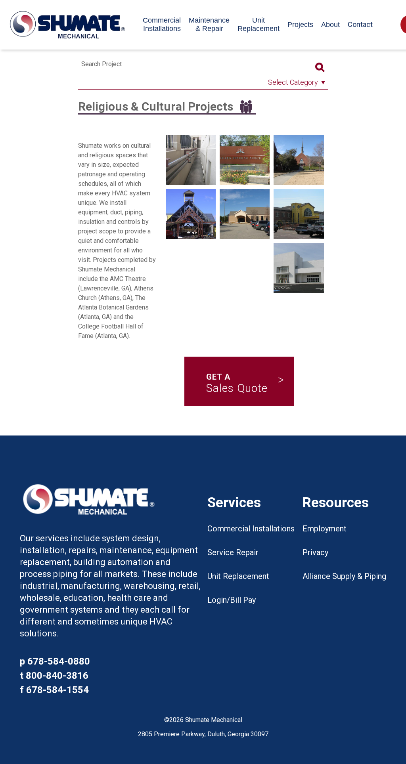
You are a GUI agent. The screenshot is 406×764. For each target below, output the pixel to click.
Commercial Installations (162, 24)
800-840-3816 (57, 675)
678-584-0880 (58, 661)
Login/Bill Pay (231, 600)
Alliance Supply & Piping (344, 576)
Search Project (101, 64)
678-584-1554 (57, 689)
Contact (360, 24)
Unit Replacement (258, 24)
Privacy (315, 552)
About (330, 25)
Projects (300, 25)
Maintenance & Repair (209, 24)
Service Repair (233, 552)
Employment (325, 528)
